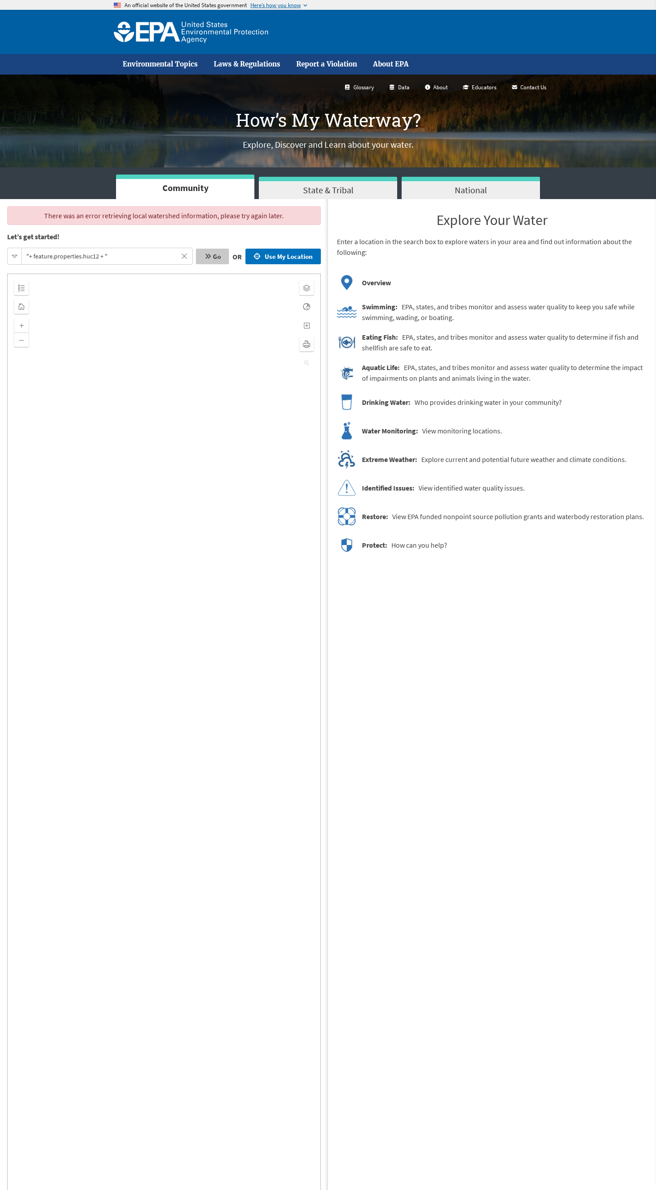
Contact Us (533, 87)
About (440, 87)
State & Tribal (328, 190)
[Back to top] (631, 1165)
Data (404, 87)
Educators (484, 87)
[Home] (191, 32)
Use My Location (287, 256)
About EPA (391, 64)
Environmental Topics (160, 64)
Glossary (363, 87)
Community (185, 187)
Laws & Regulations (247, 64)
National (471, 190)
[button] (15, 256)
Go (217, 256)
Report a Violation (326, 64)
